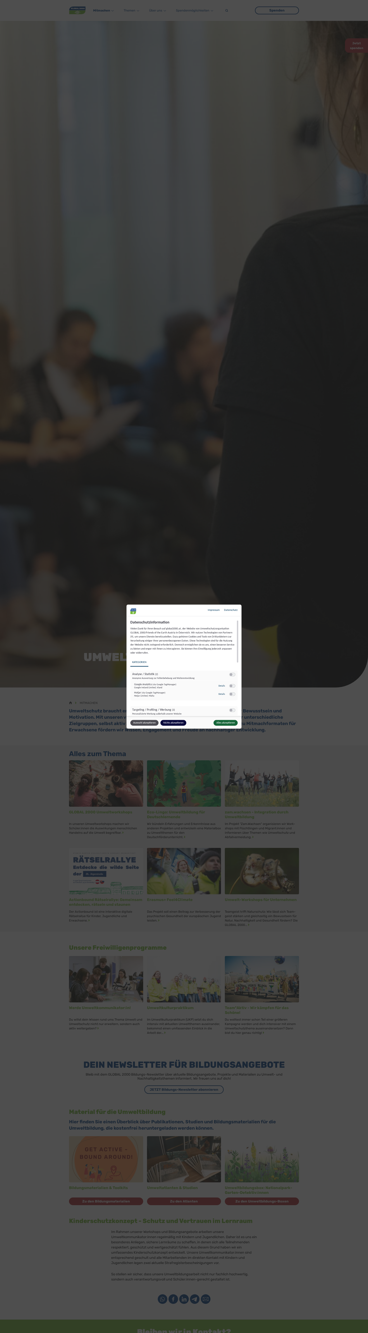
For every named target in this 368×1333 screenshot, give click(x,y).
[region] (184, 668)
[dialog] (184, 666)
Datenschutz (231, 610)
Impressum (214, 610)
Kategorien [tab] (139, 662)
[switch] (232, 674)
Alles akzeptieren (225, 722)
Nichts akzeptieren (173, 722)
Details (222, 686)
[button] (231, 674)
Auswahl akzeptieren (144, 722)
